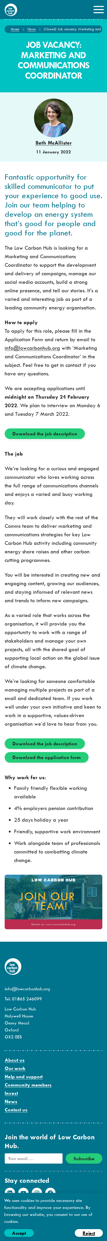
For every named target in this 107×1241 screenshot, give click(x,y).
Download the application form (46, 757)
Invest (11, 1093)
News (32, 29)
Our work (15, 1068)
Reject (89, 1233)
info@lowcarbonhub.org (32, 348)
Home (15, 29)
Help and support (24, 1077)
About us (15, 1060)
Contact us (16, 1110)
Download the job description (44, 434)
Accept (19, 1233)
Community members (28, 1085)
